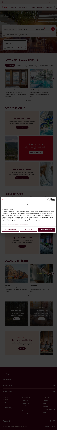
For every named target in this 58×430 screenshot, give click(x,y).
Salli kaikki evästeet (46, 229)
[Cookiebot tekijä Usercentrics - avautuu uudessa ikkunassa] (48, 199)
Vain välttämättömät (10, 229)
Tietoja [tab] (47, 204)
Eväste (9, 224)
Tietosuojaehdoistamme (21, 224)
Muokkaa (27, 229)
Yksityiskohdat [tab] (28, 204)
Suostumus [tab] (10, 204)
